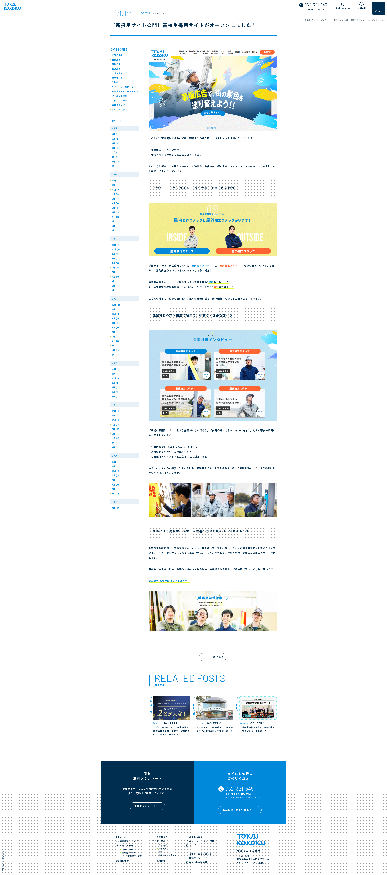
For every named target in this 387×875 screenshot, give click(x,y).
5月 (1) (115, 272)
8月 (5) (115, 198)
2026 (115, 128)
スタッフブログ (119, 100)
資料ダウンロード (144, 806)
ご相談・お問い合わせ (200, 853)
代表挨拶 (163, 845)
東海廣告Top (310, 20)
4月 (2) (115, 438)
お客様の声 (162, 836)
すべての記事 (118, 109)
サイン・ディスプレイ (123, 86)
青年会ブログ (118, 105)
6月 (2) (115, 207)
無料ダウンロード (198, 858)
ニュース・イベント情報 (201, 841)
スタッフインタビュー (169, 855)
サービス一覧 (128, 849)
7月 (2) (115, 327)
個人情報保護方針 (198, 862)
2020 (115, 455)
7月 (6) (115, 263)
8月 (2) (115, 323)
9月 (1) (115, 424)
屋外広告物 (117, 55)
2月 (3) (115, 285)
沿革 (161, 851)
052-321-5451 (249, 862)
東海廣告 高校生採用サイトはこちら (169, 581)
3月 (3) (115, 157)
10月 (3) (116, 189)
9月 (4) (115, 382)
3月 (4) (115, 493)
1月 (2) (115, 354)
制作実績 (124, 860)
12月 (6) (116, 180)
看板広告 (116, 59)
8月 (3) (115, 134)
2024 (115, 238)
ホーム (123, 836)
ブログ (324, 20)
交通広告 (116, 68)
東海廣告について (129, 841)
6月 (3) (115, 332)
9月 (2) (115, 318)
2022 (115, 363)
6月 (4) (115, 143)
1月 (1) (115, 230)
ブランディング (119, 73)
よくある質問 (196, 836)
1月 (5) (115, 166)
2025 (115, 174)
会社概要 (163, 848)
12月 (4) (116, 304)
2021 (114, 404)
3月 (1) (115, 221)
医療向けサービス (130, 852)
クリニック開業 (119, 96)
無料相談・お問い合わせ (237, 810)
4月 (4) (115, 152)
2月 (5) (115, 161)
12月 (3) (115, 244)
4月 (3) (115, 341)
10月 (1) (116, 420)
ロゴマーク (117, 77)
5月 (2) (115, 147)
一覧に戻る (217, 657)
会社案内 (161, 841)
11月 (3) (115, 373)
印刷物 (115, 82)
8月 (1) (115, 480)
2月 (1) (115, 225)
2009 (114, 502)
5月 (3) (115, 336)
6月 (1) (115, 396)
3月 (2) (115, 345)
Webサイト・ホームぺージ (125, 91)
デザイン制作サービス (132, 856)
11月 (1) (115, 415)
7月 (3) (115, 392)
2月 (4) (115, 508)
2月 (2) (115, 350)
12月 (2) (116, 369)
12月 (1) (115, 461)
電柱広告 (116, 64)
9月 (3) (115, 194)
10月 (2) (116, 249)
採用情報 (161, 860)
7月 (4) (115, 138)
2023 (115, 298)
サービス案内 (126, 845)
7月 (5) (115, 203)
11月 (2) (115, 185)
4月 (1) (115, 216)
